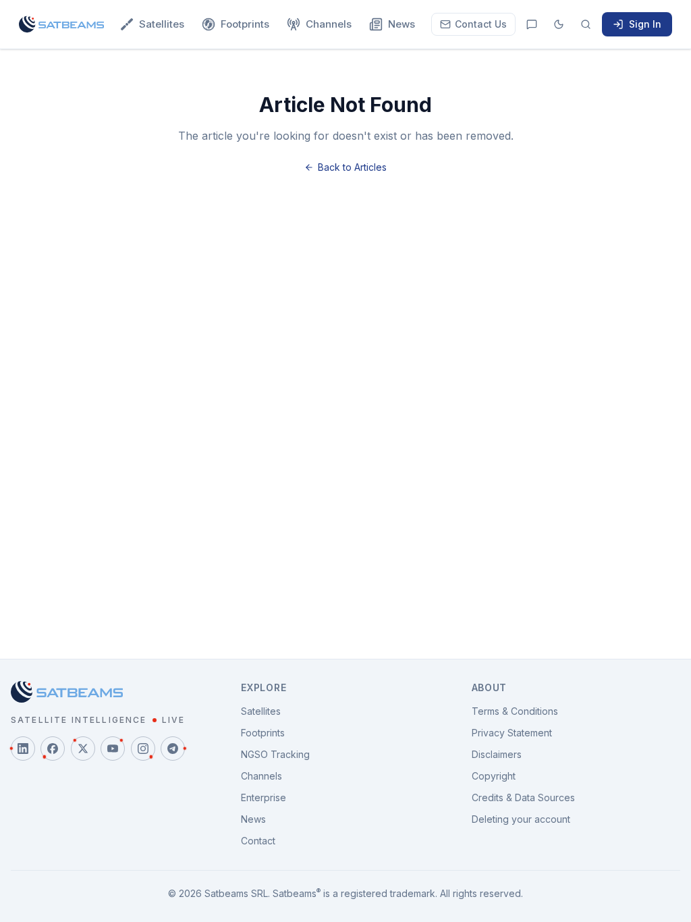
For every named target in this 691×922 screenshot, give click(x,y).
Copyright (494, 776)
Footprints (245, 24)
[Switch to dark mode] (559, 24)
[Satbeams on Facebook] (52, 748)
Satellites (161, 24)
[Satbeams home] (61, 24)
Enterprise (263, 797)
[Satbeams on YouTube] (113, 748)
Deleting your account (521, 819)
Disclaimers (497, 754)
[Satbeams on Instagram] (143, 748)
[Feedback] (532, 24)
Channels (329, 24)
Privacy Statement (512, 732)
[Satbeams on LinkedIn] (23, 748)
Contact (258, 840)
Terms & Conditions (515, 711)
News (401, 24)
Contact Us (481, 24)
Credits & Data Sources (523, 797)
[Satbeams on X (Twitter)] (83, 748)
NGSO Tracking (275, 754)
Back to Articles (352, 167)
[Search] (586, 24)
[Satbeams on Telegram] (173, 748)
